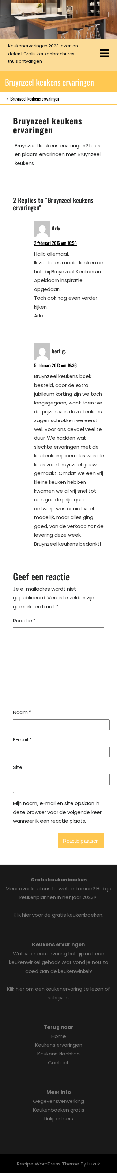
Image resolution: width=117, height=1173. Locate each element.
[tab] (104, 53)
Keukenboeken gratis (58, 1109)
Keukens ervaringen (58, 1044)
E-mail (22, 739)
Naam (22, 712)
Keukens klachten (58, 1053)
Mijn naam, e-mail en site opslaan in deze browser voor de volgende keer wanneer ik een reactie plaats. (57, 812)
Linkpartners (58, 1118)
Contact (58, 1062)
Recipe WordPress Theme (48, 1163)
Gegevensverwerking (58, 1101)
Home (58, 1036)
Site (17, 767)
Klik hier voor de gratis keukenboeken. (58, 914)
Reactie (24, 620)
